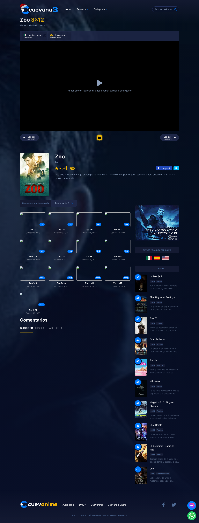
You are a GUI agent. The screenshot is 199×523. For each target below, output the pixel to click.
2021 (152, 474)
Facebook (55, 328)
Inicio (68, 9)
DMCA (82, 504)
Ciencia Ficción (162, 474)
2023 (152, 281)
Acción (160, 344)
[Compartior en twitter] (176, 168)
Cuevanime (97, 504)
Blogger (26, 328)
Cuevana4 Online (117, 504)
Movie (159, 281)
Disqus (40, 328)
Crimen (160, 323)
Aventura (160, 365)
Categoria (99, 9)
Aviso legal (68, 504)
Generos (81, 9)
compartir (165, 168)
